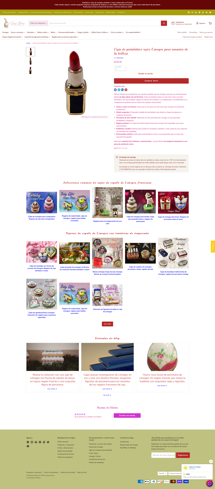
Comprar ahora (151, 80)
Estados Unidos (177, 473)
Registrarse (183, 455)
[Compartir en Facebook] (115, 89)
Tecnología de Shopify (33, 478)
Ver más (106, 395)
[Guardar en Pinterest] (126, 89)
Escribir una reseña (127, 415)
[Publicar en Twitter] (119, 89)
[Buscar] (164, 23)
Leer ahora (51, 389)
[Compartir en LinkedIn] (122, 89)
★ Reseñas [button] (213, 246)
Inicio (28, 43)
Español (161, 473)
